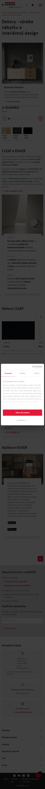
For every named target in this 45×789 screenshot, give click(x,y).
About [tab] (36, 373)
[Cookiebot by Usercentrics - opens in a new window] (32, 366)
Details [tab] (22, 373)
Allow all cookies (22, 413)
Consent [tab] (8, 373)
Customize (21, 420)
